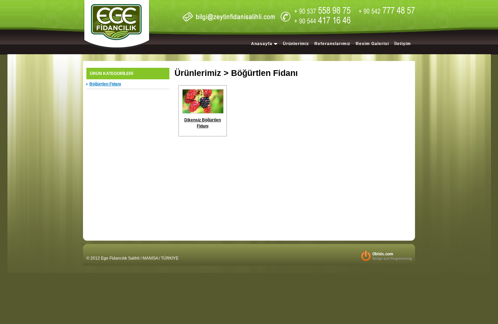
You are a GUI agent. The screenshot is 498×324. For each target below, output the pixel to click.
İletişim (402, 43)
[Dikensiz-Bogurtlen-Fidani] (203, 112)
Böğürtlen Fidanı (105, 84)
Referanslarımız (332, 43)
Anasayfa (261, 43)
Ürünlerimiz (296, 43)
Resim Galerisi (372, 43)
